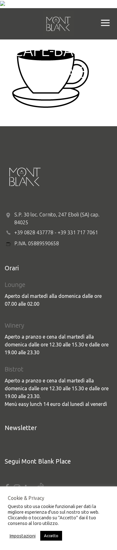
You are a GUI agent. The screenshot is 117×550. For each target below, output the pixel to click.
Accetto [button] (51, 535)
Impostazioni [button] (22, 535)
